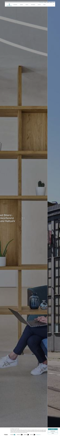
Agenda (48, 2)
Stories (45, 2)
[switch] (21, 434)
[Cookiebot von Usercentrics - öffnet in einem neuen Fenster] (6, 434)
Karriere (51, 2)
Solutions (27, 4)
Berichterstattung (41, 2)
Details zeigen (38, 434)
